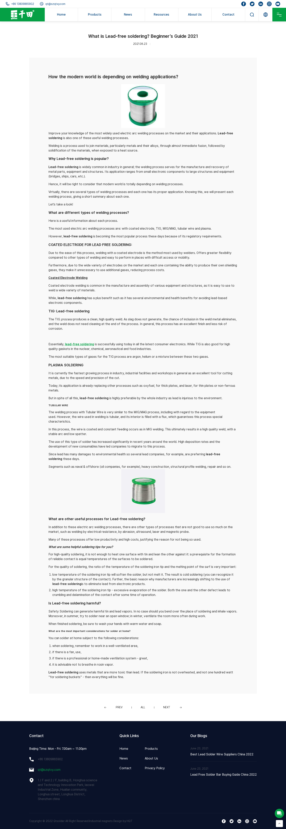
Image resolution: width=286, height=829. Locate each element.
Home (61, 14)
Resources (161, 14)
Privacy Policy (155, 768)
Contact (228, 14)
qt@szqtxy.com (55, 3)
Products (95, 14)
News (128, 14)
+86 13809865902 (22, 3)
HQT (129, 821)
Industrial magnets (101, 821)
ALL (143, 707)
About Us (195, 14)
